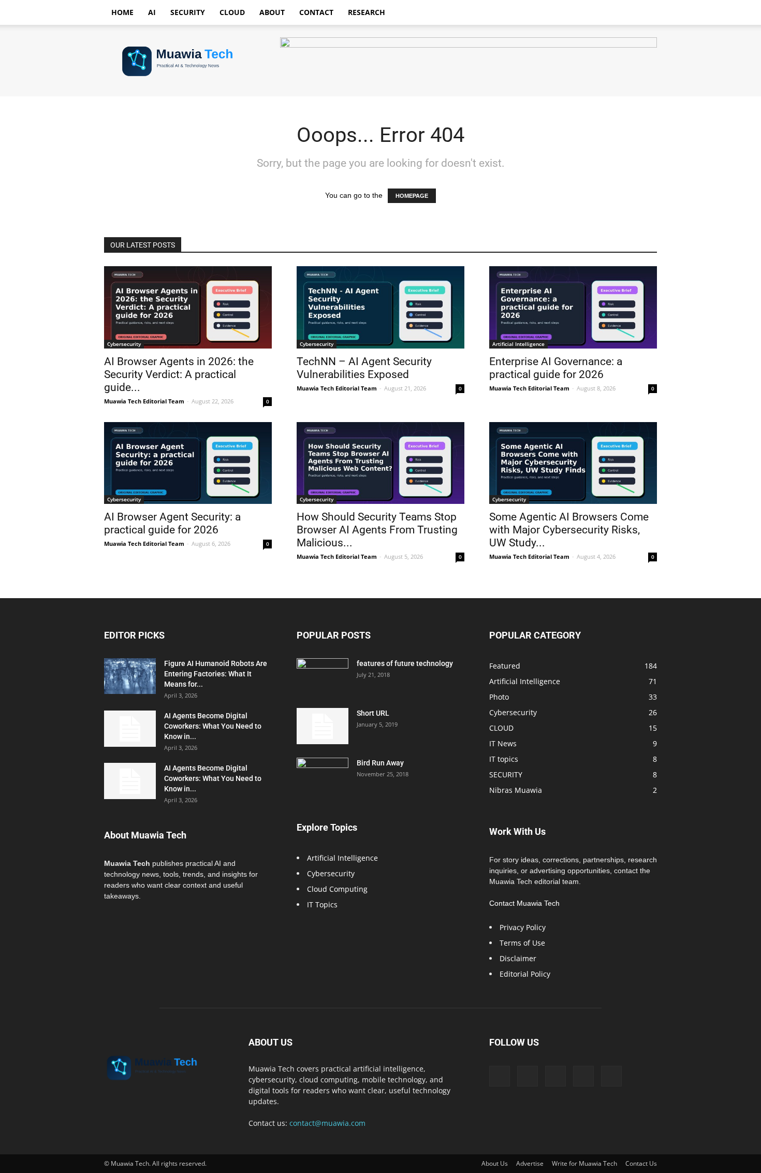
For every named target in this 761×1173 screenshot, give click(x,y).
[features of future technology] (322, 676)
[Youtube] (611, 1076)
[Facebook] (499, 1076)
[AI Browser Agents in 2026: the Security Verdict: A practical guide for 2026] (188, 307)
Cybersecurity (124, 343)
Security (187, 12)
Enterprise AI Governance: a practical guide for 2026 (555, 368)
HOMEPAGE (412, 196)
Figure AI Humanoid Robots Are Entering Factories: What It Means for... (215, 673)
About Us (494, 1163)
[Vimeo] (555, 1076)
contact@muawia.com (327, 1123)
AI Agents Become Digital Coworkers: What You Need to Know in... (212, 726)
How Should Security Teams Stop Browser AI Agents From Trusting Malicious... (377, 530)
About (272, 12)
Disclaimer (518, 958)
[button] (644, 13)
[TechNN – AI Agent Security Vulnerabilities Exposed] (380, 307)
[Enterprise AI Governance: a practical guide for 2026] (573, 307)
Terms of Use (522, 943)
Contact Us (641, 1163)
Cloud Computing (337, 889)
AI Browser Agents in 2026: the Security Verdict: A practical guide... (179, 374)
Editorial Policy (525, 974)
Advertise (530, 1163)
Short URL (373, 713)
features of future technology (405, 663)
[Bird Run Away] (322, 776)
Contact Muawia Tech (524, 903)
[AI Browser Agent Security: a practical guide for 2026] (188, 463)
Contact (316, 12)
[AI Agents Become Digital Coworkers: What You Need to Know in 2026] (130, 729)
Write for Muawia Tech (584, 1163)
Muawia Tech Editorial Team (144, 401)
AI (152, 12)
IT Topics (322, 904)
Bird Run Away (380, 763)
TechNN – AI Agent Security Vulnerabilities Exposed (364, 368)
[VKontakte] (583, 1076)
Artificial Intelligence (518, 343)
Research (366, 12)
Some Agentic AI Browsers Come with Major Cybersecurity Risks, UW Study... (569, 530)
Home (122, 12)
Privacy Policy (523, 927)
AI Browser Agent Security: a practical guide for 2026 (172, 523)
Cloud (232, 12)
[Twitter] (527, 1076)
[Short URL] (322, 726)
